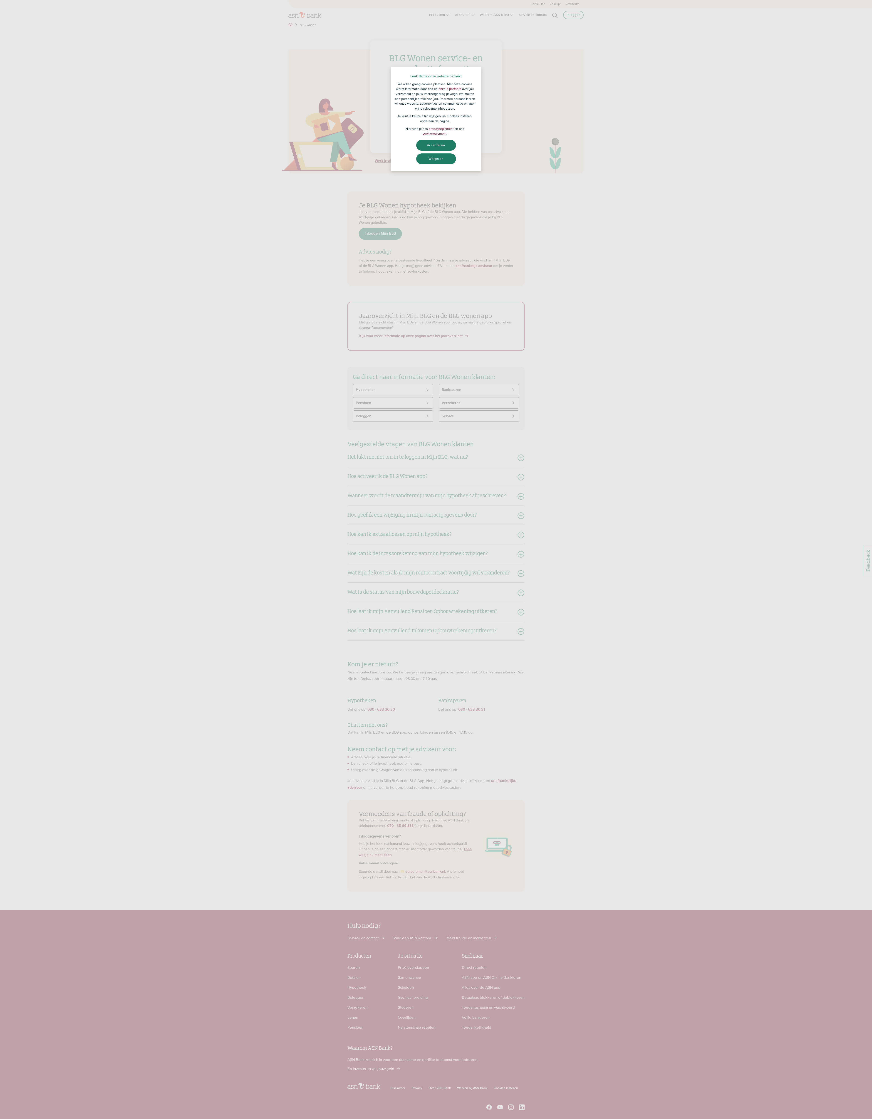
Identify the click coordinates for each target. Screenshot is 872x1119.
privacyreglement (441, 129)
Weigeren (436, 158)
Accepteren (436, 145)
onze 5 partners (449, 89)
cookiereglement (434, 133)
